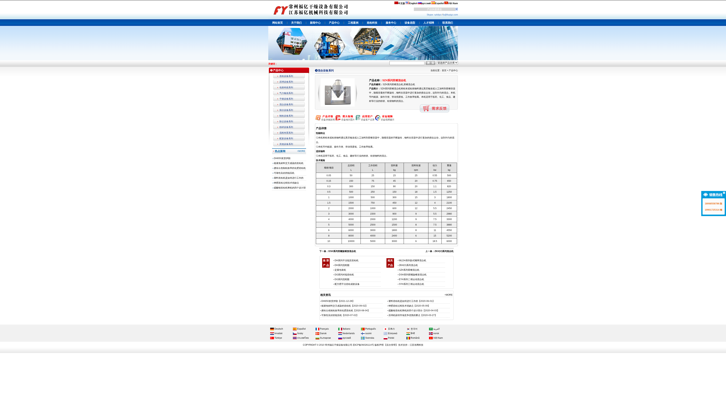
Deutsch (278, 329)
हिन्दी (412, 333)
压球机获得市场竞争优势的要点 (404, 315)
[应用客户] (365, 120)
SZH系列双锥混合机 (409, 270)
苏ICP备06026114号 (363, 345)
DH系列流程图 (342, 265)
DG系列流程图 (342, 279)
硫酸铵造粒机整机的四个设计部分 (406, 310)
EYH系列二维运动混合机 (411, 279)
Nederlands (348, 333)
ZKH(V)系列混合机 (444, 251)
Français (324, 329)
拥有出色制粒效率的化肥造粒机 (290, 168)
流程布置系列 (286, 132)
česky (300, 333)
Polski (390, 338)
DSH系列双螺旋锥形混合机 (342, 251)
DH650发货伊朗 (282, 158)
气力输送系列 (286, 93)
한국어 (413, 329)
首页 (444, 70)
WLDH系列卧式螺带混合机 (412, 260)
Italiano (346, 329)
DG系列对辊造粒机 (344, 274)
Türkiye (278, 338)
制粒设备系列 (286, 115)
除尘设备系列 (286, 121)
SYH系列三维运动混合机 (411, 284)
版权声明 (379, 345)
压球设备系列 (286, 81)
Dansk (323, 333)
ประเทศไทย (303, 338)
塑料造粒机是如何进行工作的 (288, 178)
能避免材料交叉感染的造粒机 (288, 163)
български (325, 338)
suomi (368, 333)
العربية (436, 329)
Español (301, 329)
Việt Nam (438, 338)
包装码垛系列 (286, 87)
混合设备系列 (286, 104)
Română (415, 338)
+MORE (301, 151)
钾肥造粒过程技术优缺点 (286, 183)
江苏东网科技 (416, 345)
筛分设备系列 (286, 110)
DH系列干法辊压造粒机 (346, 260)
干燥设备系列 (286, 98)
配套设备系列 (286, 138)
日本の (391, 329)
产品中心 (453, 70)
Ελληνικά (392, 333)
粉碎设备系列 (286, 127)
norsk (436, 333)
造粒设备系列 (286, 76)
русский (346, 338)
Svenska (369, 338)
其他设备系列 (286, 144)
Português (370, 329)
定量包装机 (340, 270)
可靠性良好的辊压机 (284, 173)
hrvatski (278, 333)
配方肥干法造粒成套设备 (347, 284)
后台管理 (391, 345)
